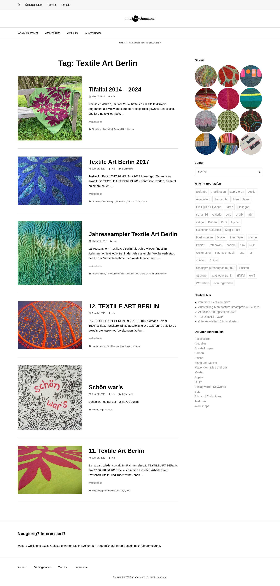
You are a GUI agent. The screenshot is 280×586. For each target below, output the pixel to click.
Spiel (198, 391)
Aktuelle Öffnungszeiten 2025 (217, 312)
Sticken (244, 268)
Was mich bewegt (28, 33)
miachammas (138, 577)
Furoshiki (202, 214)
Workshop (202, 283)
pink (242, 245)
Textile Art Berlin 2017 (119, 161)
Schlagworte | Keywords (210, 386)
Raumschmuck (224, 252)
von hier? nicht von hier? (214, 302)
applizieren (237, 191)
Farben (109, 273)
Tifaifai (241, 275)
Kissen (212, 222)
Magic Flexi (232, 229)
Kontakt (65, 4)
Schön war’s (106, 387)
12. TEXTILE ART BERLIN (124, 306)
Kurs (224, 222)
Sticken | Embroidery (157, 273)
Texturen (136, 346)
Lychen (235, 222)
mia (113, 96)
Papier (128, 346)
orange (252, 237)
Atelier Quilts (52, 33)
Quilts (144, 201)
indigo (200, 222)
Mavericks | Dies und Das (114, 129)
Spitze (214, 260)
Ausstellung (203, 199)
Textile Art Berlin (221, 275)
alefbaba (201, 191)
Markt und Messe (206, 362)
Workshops (202, 406)
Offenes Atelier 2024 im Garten (218, 321)
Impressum (81, 567)
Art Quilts (72, 33)
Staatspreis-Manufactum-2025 (215, 268)
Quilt (252, 245)
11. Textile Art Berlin (116, 450)
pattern (231, 245)
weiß (252, 275)
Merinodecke (204, 237)
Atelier (252, 191)
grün (250, 214)
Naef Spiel (237, 237)
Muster (130, 129)
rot (250, 252)
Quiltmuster (203, 252)
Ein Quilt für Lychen (208, 207)
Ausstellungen (93, 33)
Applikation (218, 191)
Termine (52, 4)
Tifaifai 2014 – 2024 (115, 89)
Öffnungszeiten (33, 4)
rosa (241, 252)
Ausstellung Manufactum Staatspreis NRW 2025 (229, 307)
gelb (228, 214)
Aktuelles (96, 129)
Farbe (229, 207)
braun (247, 199)
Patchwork (215, 245)
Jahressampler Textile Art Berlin (133, 234)
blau (236, 199)
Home (122, 43)
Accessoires (202, 338)
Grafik (239, 214)
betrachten (222, 199)
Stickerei (201, 275)
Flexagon (243, 207)
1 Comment (127, 169)
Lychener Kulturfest (208, 229)
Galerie (217, 214)
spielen (200, 260)
